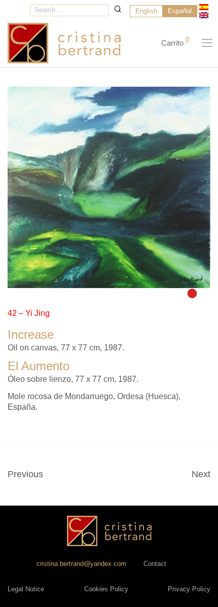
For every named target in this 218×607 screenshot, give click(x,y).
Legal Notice (26, 589)
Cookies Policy (106, 589)
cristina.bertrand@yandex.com (81, 563)
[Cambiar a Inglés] (203, 15)
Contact (154, 563)
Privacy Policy (189, 589)
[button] (118, 9)
